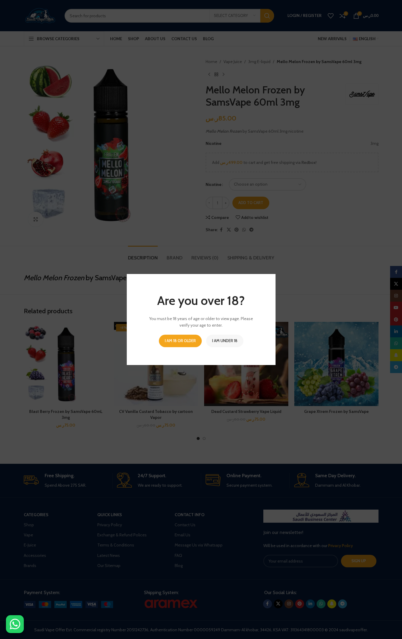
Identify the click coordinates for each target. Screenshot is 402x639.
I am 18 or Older (180, 340)
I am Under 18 (224, 340)
